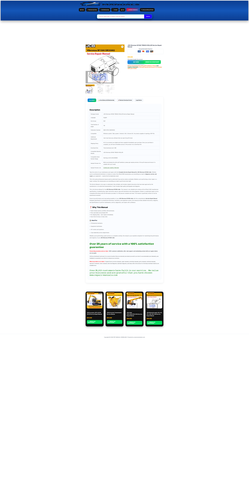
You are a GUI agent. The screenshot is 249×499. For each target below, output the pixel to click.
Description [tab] (92, 100)
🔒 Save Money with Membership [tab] (106, 100)
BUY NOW (136, 62)
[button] (122, 47)
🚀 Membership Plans (92, 9)
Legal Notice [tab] (139, 100)
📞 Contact (115, 9)
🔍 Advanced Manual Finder (147, 9)
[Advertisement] (124, 30)
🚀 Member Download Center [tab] (125, 100)
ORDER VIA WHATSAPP (152, 62)
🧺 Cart (122, 9)
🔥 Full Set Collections (133, 9)
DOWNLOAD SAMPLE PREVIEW (111, 167)
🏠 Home (82, 9)
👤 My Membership (105, 9)
